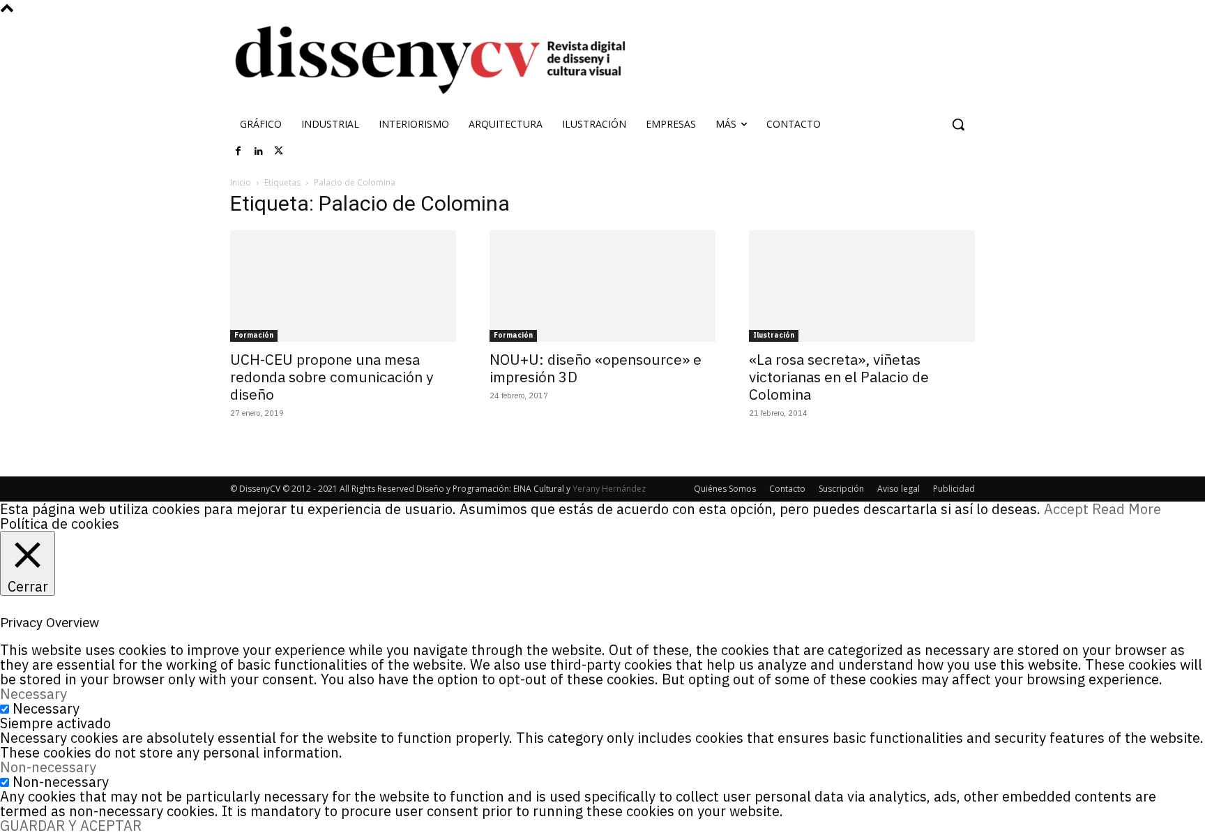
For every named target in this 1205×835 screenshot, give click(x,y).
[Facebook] (238, 151)
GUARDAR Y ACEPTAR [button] (71, 825)
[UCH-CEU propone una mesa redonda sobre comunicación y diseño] (343, 286)
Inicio (240, 182)
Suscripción (841, 489)
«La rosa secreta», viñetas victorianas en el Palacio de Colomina (839, 376)
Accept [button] (1066, 508)
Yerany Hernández (609, 489)
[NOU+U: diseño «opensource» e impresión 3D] (602, 286)
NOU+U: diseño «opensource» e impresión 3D (596, 367)
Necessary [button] (33, 693)
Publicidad (954, 489)
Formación (253, 335)
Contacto (787, 489)
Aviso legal (898, 489)
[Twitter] (279, 151)
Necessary (46, 708)
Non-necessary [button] (48, 767)
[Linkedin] (258, 151)
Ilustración (773, 335)
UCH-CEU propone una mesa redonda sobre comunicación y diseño (331, 376)
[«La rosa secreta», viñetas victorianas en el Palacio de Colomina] (862, 286)
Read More (1126, 508)
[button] (958, 124)
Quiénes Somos (725, 489)
